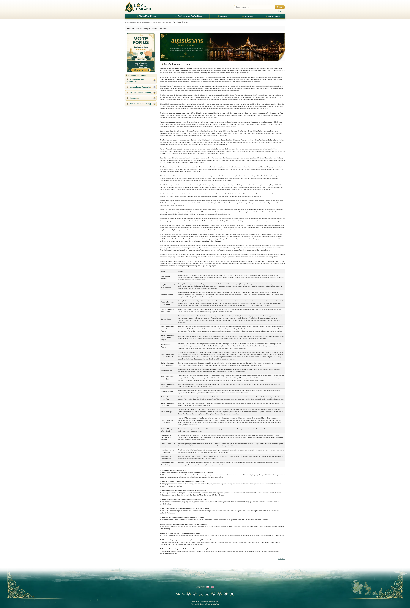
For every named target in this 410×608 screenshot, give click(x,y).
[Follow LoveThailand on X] (213, 594)
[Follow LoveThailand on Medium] (232, 594)
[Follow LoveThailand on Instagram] (201, 594)
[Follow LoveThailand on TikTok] (219, 594)
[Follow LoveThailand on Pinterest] (195, 594)
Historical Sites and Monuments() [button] (135, 80)
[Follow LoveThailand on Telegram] (226, 594)
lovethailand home (130, 22)
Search (280, 7)
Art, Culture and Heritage (137, 75)
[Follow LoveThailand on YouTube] (207, 594)
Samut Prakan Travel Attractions (162, 22)
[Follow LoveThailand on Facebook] (189, 594)
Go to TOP (281, 559)
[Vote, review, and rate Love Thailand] (141, 52)
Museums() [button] (134, 98)
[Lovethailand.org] (138, 7)
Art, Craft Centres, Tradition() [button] (140, 92)
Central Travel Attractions (144, 22)
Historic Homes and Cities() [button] (140, 104)
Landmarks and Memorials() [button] (140, 87)
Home (280, 11)
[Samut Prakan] (222, 47)
